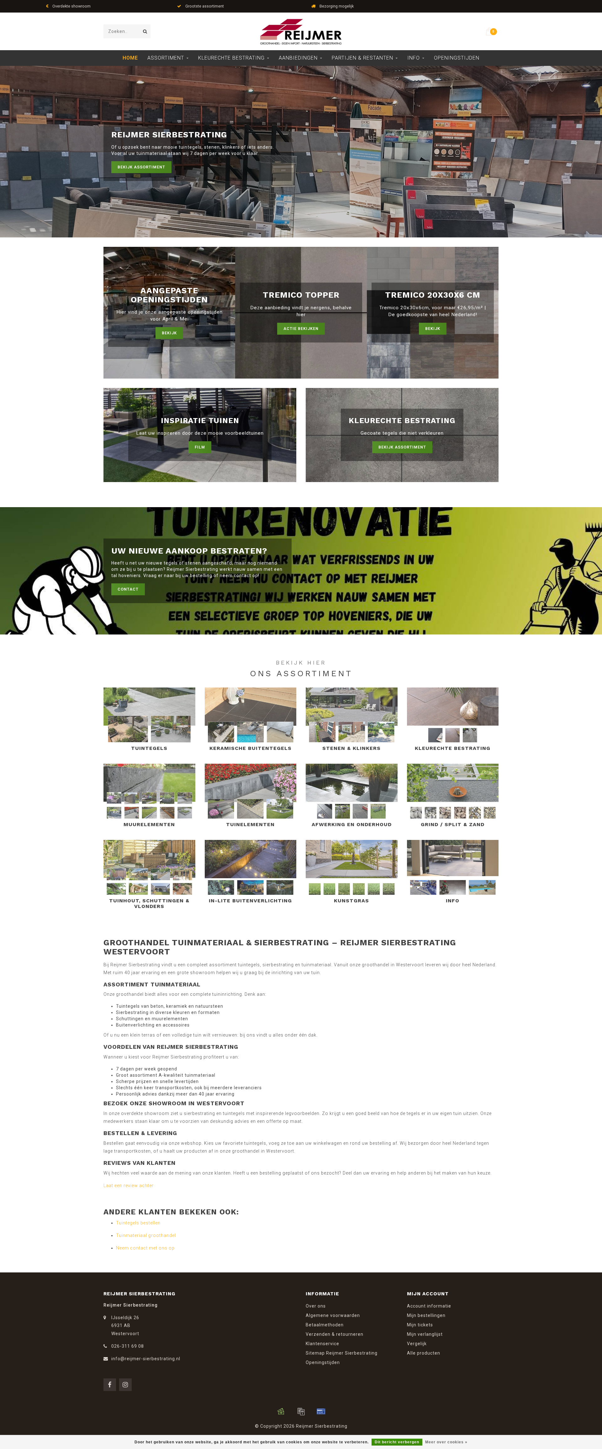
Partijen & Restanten (362, 58)
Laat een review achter (128, 1185)
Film (200, 447)
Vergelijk (417, 1343)
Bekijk (169, 333)
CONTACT (128, 589)
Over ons (316, 1305)
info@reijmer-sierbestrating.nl (145, 1358)
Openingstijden (456, 58)
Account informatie (429, 1305)
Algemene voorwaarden (333, 1315)
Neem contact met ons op (145, 1247)
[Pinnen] (321, 1411)
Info (413, 58)
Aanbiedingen (298, 58)
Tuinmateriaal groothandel (146, 1235)
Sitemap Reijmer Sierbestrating (342, 1353)
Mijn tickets (420, 1324)
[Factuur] (301, 1411)
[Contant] (281, 1411)
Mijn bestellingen (426, 1315)
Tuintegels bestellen (138, 1222)
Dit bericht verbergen (397, 1442)
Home (130, 58)
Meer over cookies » (446, 1442)
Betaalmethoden (325, 1324)
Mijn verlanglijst (425, 1334)
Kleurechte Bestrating (231, 58)
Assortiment (165, 58)
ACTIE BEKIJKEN (301, 328)
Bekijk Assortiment (141, 167)
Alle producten (423, 1353)
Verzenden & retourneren (334, 1334)
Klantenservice (322, 1343)
